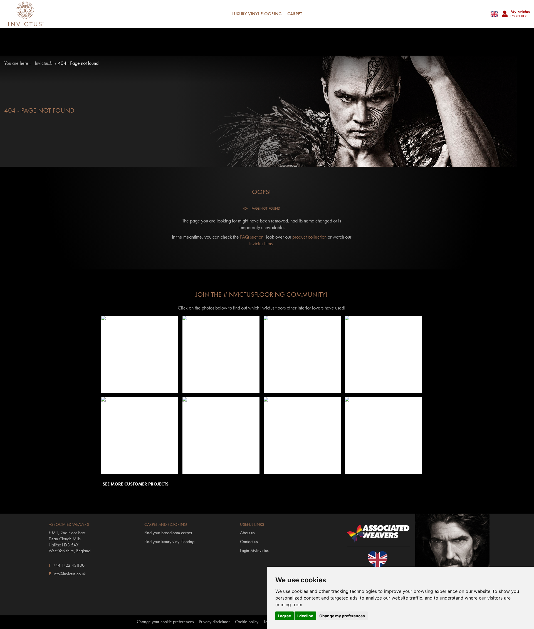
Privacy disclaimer (214, 622)
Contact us (249, 541)
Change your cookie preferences (165, 622)
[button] (139, 354)
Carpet (294, 14)
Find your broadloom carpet (168, 533)
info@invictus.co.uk (69, 574)
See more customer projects (136, 484)
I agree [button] (284, 615)
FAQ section (251, 237)
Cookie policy (246, 622)
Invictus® (43, 63)
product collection (309, 237)
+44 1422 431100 (69, 565)
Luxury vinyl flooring (257, 14)
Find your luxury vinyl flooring (169, 541)
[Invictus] (26, 13)
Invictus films (261, 243)
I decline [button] (305, 615)
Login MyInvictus (254, 550)
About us (247, 533)
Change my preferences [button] (342, 615)
